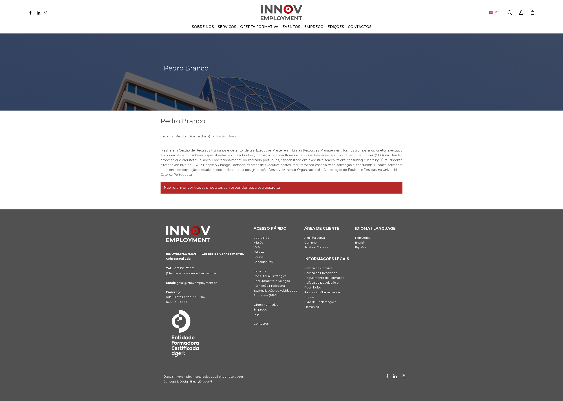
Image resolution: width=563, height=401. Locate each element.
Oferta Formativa (266, 304)
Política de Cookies (318, 268)
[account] (521, 12)
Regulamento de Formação (324, 277)
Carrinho (310, 242)
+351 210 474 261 (183, 268)
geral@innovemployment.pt (196, 283)
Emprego (260, 309)
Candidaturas (263, 262)
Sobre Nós (261, 237)
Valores (259, 252)
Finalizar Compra (316, 247)
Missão (258, 242)
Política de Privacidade (320, 273)
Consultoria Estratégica (270, 276)
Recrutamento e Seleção (272, 281)
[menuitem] (494, 12)
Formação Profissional (269, 285)
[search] (509, 12)
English (360, 242)
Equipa (258, 257)
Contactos (261, 323)
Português (362, 237)
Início (165, 136)
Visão (257, 247)
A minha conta (314, 237)
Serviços (260, 271)
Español (360, 247)
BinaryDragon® (201, 381)
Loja (257, 314)
